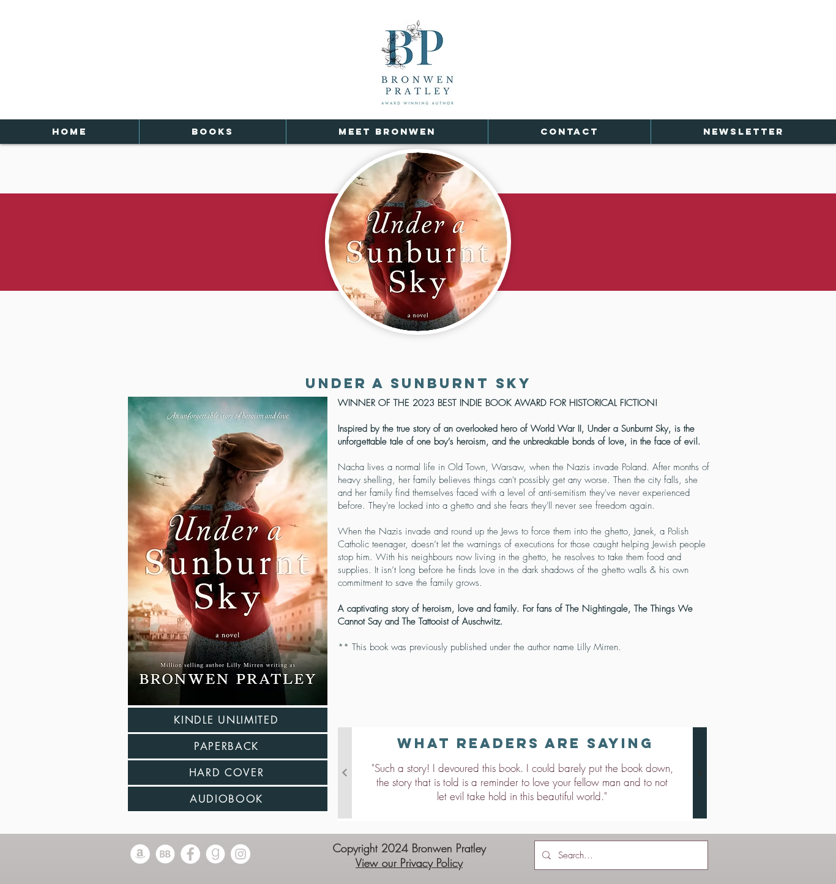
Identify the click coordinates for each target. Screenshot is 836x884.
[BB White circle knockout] (165, 854)
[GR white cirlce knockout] (215, 854)
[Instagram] (240, 854)
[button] (212, 131)
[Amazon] (140, 854)
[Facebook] (190, 854)
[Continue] (700, 772)
